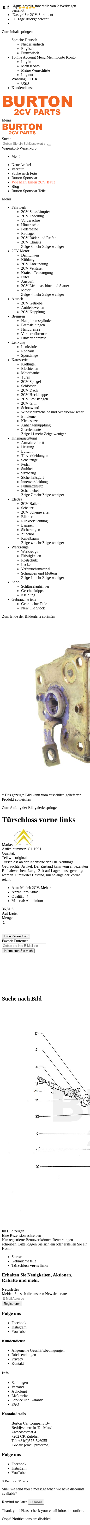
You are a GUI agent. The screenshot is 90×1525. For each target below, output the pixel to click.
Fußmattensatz (32, 486)
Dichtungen (30, 255)
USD (25, 83)
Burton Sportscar (24, 178)
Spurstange (29, 355)
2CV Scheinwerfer (35, 512)
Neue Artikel (21, 165)
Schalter (27, 508)
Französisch (30, 53)
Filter (25, 277)
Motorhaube (30, 373)
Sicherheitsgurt (32, 477)
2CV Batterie (31, 503)
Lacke (25, 564)
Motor (25, 290)
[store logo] (37, 116)
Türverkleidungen (34, 456)
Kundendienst (22, 88)
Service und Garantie (27, 1400)
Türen (25, 377)
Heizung (27, 447)
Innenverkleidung (34, 482)
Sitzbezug (28, 473)
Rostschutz (29, 560)
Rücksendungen (24, 1355)
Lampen (27, 525)
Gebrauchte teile (24, 1261)
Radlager (28, 233)
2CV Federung (32, 216)
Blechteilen (29, 368)
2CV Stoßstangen (34, 399)
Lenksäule (29, 347)
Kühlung (28, 260)
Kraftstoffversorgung (37, 273)
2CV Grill (28, 403)
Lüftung (27, 451)
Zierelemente (31, 429)
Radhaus (27, 351)
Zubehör (27, 534)
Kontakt (18, 1363)
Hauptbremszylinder (36, 321)
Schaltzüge (29, 460)
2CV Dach (29, 390)
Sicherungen (30, 530)
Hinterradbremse (33, 338)
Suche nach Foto (24, 173)
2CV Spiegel (31, 381)
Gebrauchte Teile (34, 604)
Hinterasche (30, 225)
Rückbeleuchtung (34, 521)
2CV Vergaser (32, 268)
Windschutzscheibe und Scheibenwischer (52, 412)
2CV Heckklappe (34, 395)
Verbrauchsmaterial (35, 569)
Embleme (28, 416)
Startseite (18, 1257)
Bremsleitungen (33, 325)
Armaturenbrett (32, 442)
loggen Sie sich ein (40, 1244)
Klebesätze (29, 421)
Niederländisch (32, 44)
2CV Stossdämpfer (35, 212)
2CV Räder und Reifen (38, 238)
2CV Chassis (31, 242)
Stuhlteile (28, 469)
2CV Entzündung (34, 264)
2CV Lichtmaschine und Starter (45, 286)
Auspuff (27, 281)
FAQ (15, 1404)
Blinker (26, 517)
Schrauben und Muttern (39, 573)
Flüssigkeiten (31, 556)
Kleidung (28, 595)
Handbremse (30, 329)
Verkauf (18, 169)
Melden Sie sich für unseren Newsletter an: (34, 1294)
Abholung (19, 1391)
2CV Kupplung (33, 312)
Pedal (25, 464)
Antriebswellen (32, 307)
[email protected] (36, 1445)
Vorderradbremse (34, 334)
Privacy (17, 1359)
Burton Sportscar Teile (29, 191)
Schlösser (28, 386)
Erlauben (36, 1502)
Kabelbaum (30, 538)
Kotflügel (28, 364)
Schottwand (30, 408)
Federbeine (29, 229)
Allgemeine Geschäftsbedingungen (38, 1350)
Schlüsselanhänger (35, 586)
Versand (18, 1387)
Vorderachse (30, 220)
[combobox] (24, 143)
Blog (15, 186)
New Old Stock (33, 608)
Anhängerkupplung (36, 425)
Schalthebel (30, 490)
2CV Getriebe (31, 303)
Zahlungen (20, 1383)
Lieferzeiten (21, 1396)
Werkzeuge (29, 551)
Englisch (27, 48)
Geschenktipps (32, 591)
